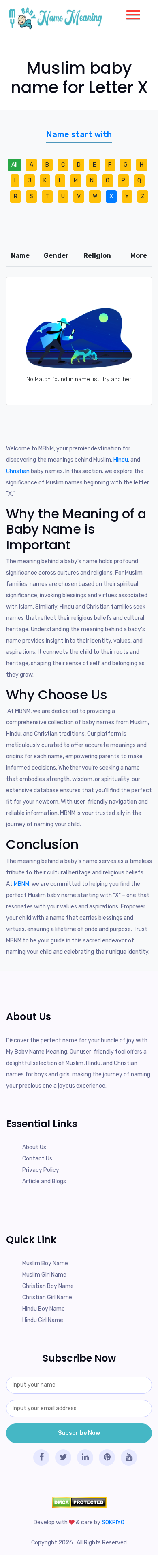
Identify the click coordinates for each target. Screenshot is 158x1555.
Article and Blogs (44, 1181)
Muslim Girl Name (44, 1274)
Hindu (120, 459)
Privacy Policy (40, 1170)
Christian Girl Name (47, 1297)
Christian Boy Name (48, 1286)
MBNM (21, 883)
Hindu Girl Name (42, 1320)
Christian (18, 471)
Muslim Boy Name (45, 1263)
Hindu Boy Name (43, 1308)
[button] (130, 13)
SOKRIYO (113, 1522)
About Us (34, 1147)
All (14, 164)
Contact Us (37, 1158)
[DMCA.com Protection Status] (79, 1502)
